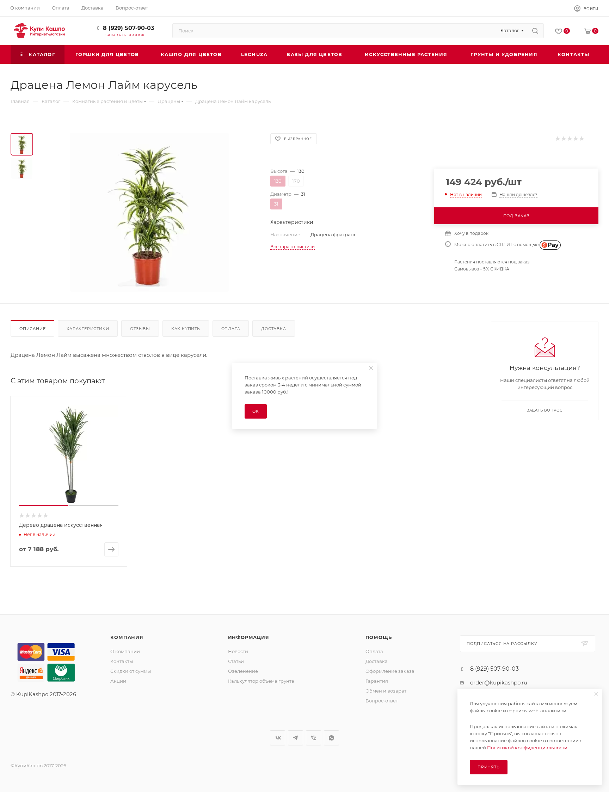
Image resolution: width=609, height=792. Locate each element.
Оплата (230, 328)
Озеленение (243, 671)
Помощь (378, 637)
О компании (125, 651)
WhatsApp (331, 737)
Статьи (236, 661)
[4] (575, 138)
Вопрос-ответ (381, 700)
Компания (126, 637)
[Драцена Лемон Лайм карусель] (149, 212)
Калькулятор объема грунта (261, 681)
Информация (248, 637)
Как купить (185, 328)
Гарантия (376, 681)
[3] (569, 138)
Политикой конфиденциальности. (527, 747)
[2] (563, 138)
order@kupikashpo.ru (498, 682)
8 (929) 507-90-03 (128, 28)
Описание (32, 328)
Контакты (121, 661)
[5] (581, 138)
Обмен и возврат (385, 691)
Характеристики (88, 328)
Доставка (273, 328)
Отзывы (140, 328)
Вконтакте (277, 737)
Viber (313, 737)
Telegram (295, 737)
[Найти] (535, 30)
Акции (118, 681)
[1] (557, 138)
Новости (238, 651)
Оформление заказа (389, 671)
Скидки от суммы (130, 671)
